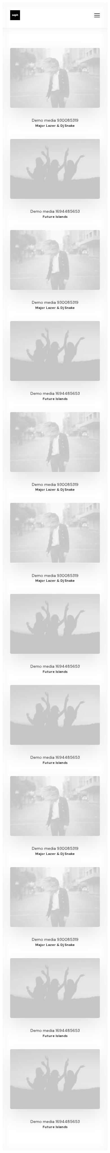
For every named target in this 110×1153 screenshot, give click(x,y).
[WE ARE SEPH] (15, 15)
